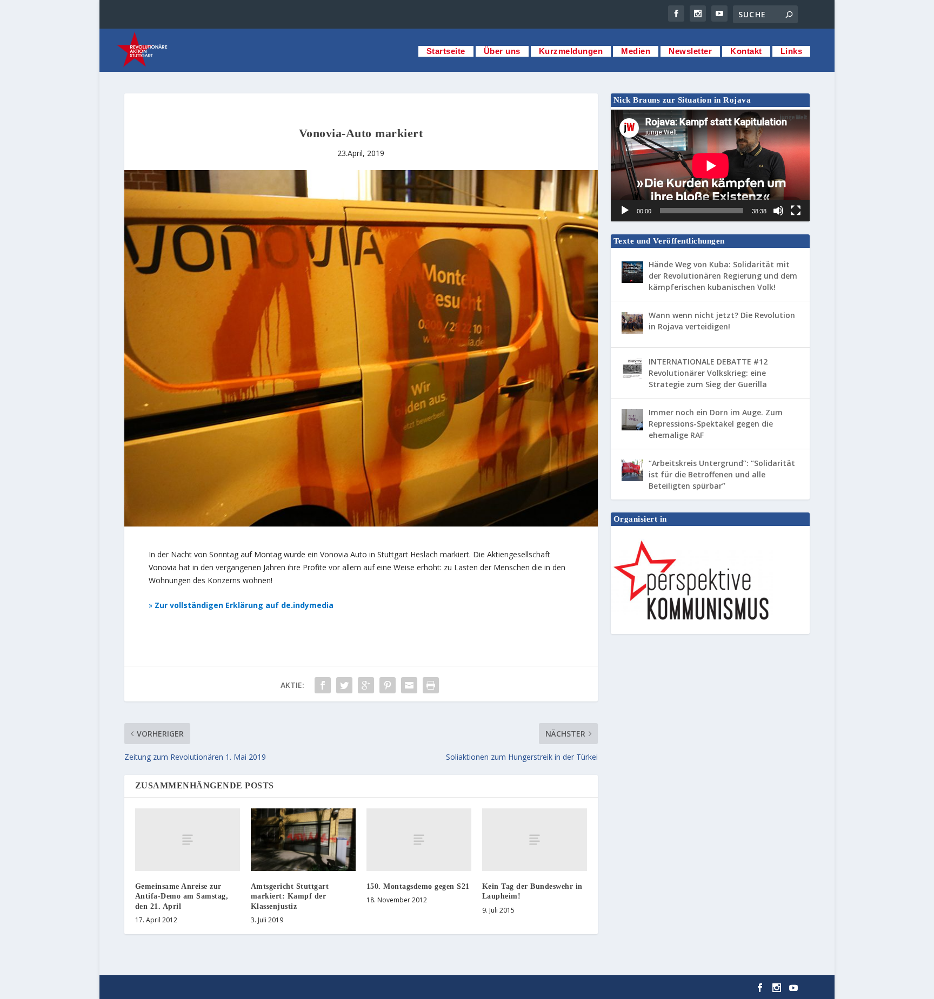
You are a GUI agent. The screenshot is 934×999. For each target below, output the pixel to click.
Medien (635, 51)
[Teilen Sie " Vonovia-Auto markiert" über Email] (409, 685)
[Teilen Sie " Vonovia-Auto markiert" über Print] (431, 685)
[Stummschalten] (778, 210)
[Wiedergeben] (624, 210)
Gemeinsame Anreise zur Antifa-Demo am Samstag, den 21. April (182, 896)
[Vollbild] (795, 210)
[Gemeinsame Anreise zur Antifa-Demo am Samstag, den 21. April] (187, 839)
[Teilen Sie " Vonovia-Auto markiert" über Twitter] (344, 685)
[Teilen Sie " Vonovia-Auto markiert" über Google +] (366, 685)
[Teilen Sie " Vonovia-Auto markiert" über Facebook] (322, 685)
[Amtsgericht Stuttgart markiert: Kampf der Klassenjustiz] (303, 839)
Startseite (445, 51)
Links (791, 51)
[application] (710, 165)
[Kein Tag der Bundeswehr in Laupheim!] (534, 839)
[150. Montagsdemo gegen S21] (418, 839)
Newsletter (690, 51)
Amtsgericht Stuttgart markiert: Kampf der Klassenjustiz (290, 896)
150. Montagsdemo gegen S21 (418, 886)
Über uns (502, 51)
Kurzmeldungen (571, 51)
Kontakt (746, 51)
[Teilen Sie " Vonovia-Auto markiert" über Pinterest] (387, 685)
